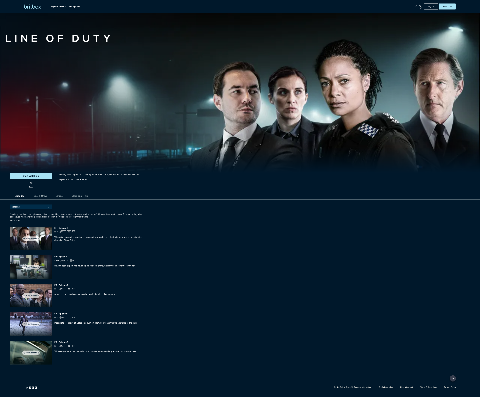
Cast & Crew (40, 196)
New (62, 6)
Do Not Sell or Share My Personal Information (352, 387)
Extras (59, 196)
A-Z (66, 6)
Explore (54, 6)
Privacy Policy (450, 387)
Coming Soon (74, 6)
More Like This (80, 196)
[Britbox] (32, 6)
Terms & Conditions (428, 387)
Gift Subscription (386, 387)
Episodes (19, 196)
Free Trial (447, 6)
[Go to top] (453, 378)
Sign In (431, 6)
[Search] (416, 6)
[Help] (421, 6)
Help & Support (406, 387)
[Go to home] (31, 388)
